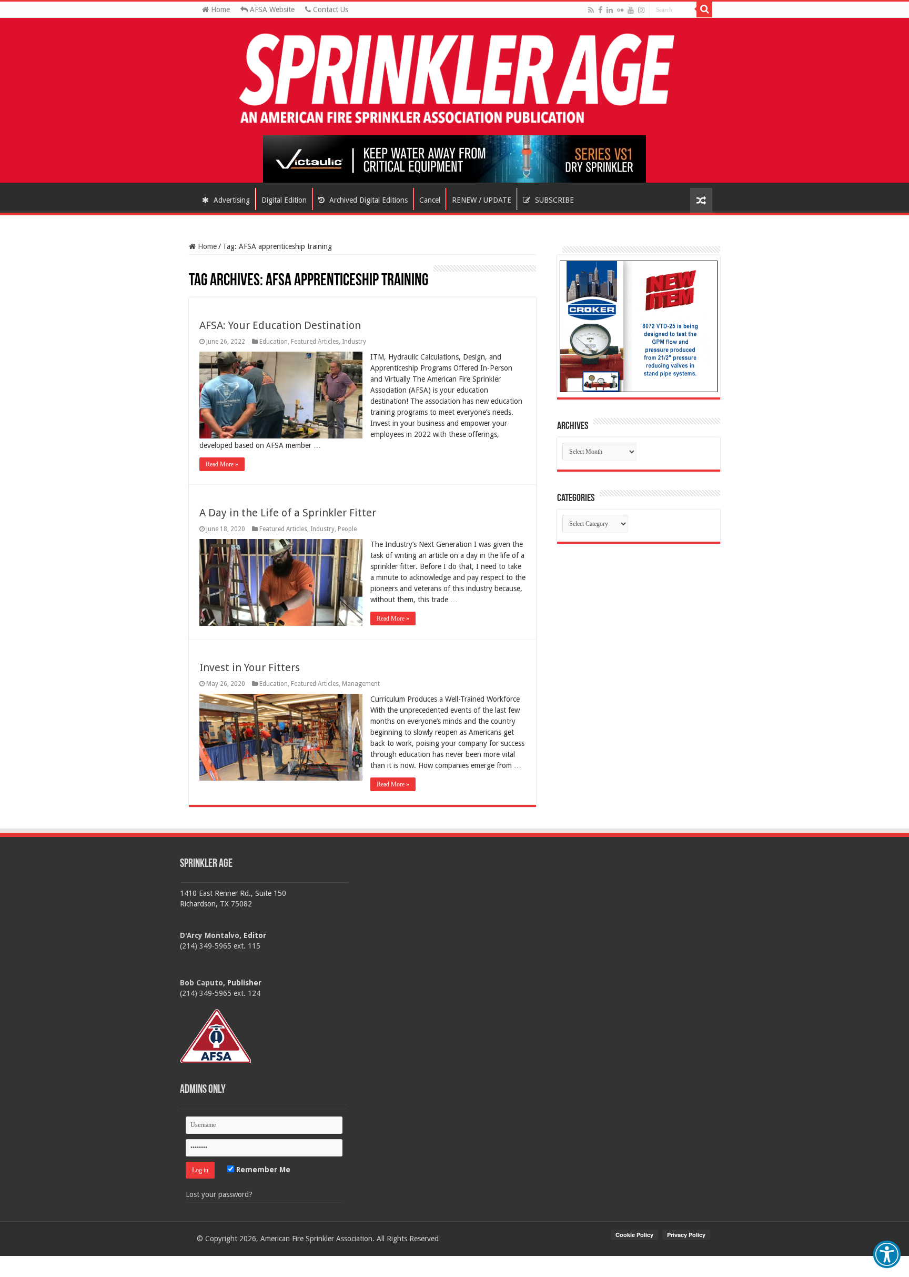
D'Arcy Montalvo (209, 935)
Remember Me (262, 1169)
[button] (887, 1254)
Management (361, 683)
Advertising (230, 200)
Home (219, 9)
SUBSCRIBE (553, 200)
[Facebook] (600, 10)
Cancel (429, 200)
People (347, 529)
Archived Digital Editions (367, 200)
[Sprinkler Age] (454, 79)
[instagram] (641, 10)
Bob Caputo (201, 983)
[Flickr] (620, 10)
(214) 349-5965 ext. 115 (220, 946)
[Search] (704, 9)
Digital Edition (284, 200)
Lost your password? (219, 1194)
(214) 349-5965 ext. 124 (220, 993)
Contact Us (329, 9)
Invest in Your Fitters (249, 667)
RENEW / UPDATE (481, 200)
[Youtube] (631, 10)
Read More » (222, 464)
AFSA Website (271, 9)
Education (273, 341)
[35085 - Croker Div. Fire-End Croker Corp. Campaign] (639, 326)
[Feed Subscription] (194, 270)
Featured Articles (315, 341)
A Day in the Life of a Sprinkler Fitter (287, 512)
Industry (354, 341)
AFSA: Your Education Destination (280, 325)
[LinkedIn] (609, 10)
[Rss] (591, 10)
